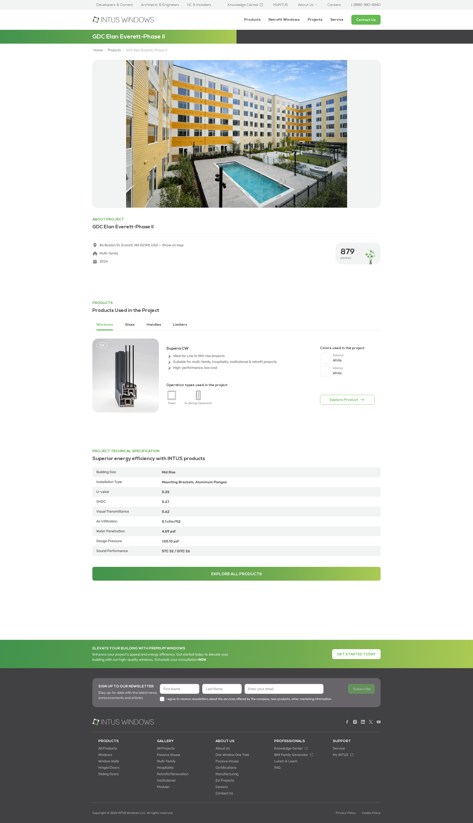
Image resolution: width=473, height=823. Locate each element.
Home (98, 50)
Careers (222, 787)
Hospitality (165, 768)
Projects (315, 20)
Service (336, 20)
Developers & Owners (114, 5)
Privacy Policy (346, 813)
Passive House (168, 755)
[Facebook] (347, 722)
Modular (163, 787)
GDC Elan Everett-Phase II (146, 50)
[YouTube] (379, 722)
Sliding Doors (108, 774)
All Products (107, 748)
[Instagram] (355, 722)
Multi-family (166, 761)
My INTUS (341, 755)
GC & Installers (199, 5)
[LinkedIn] (363, 722)
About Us (223, 748)
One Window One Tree (232, 755)
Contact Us (224, 793)
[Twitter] (371, 722)
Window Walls (108, 761)
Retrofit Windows (284, 20)
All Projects (166, 748)
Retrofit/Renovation (172, 774)
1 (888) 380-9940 (366, 5)
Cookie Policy (371, 813)
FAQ (277, 768)
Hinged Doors (108, 768)
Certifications (226, 768)
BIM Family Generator (291, 755)
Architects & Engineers (160, 5)
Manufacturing (227, 774)
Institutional (166, 780)
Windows (105, 755)
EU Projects (225, 780)
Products (252, 20)
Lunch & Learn (285, 761)
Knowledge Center (289, 748)
